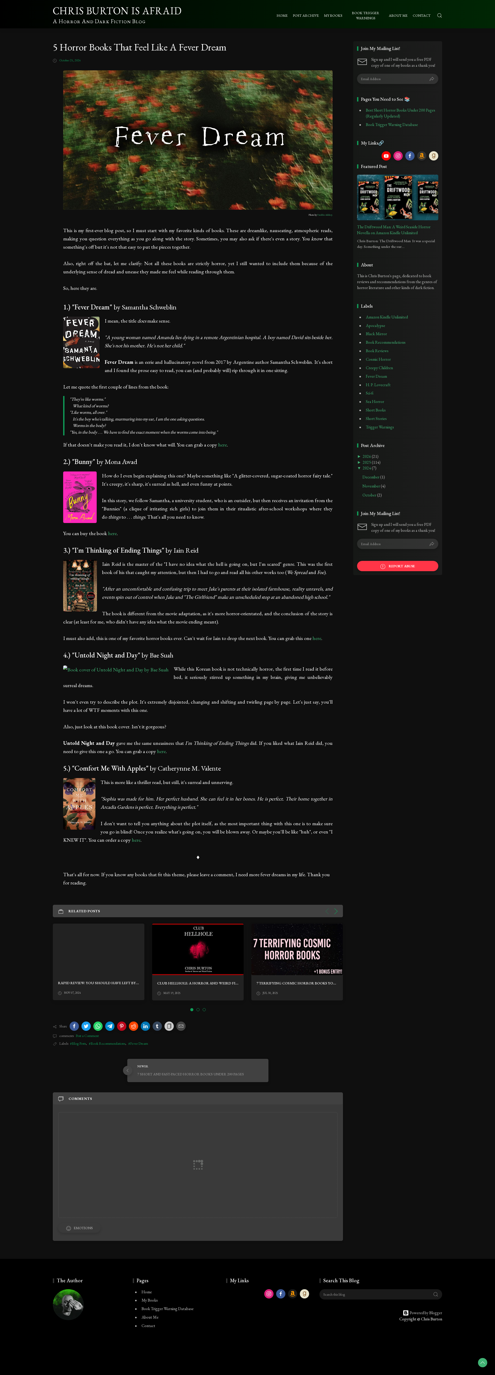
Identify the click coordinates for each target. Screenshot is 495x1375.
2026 (367, 456)
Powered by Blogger (425, 1312)
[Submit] (431, 79)
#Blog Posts (78, 1043)
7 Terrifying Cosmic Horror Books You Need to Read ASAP (216, 983)
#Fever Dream (138, 1043)
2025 (367, 462)
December (371, 477)
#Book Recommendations (107, 1043)
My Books (150, 1300)
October (369, 495)
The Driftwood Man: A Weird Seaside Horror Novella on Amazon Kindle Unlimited (394, 229)
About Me (150, 1317)
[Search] (439, 15)
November (371, 486)
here (222, 444)
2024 (367, 468)
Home (147, 1292)
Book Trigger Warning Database (392, 124)
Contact (148, 1325)
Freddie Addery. (325, 214)
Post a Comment (87, 1035)
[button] (74, 1026)
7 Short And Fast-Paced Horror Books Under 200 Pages (311, 982)
